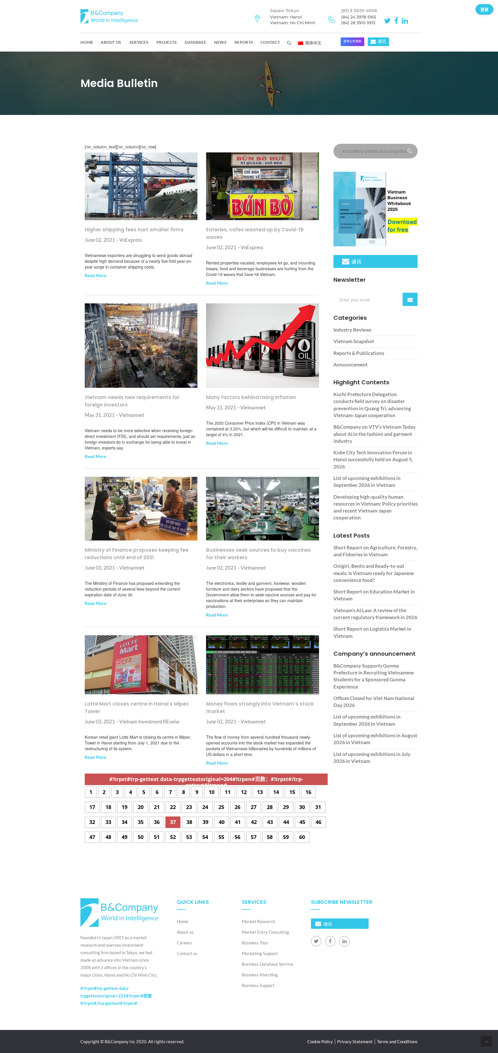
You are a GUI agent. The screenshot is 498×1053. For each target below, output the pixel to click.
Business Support (258, 985)
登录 (484, 9)
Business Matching (260, 974)
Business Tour (255, 942)
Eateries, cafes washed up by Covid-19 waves (254, 233)
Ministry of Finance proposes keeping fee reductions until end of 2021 (136, 554)
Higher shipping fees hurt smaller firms (134, 229)
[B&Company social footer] (316, 941)
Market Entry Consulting (265, 932)
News (220, 42)
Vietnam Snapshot (353, 341)
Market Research (258, 921)
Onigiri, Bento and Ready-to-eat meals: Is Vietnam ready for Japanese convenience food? (373, 573)
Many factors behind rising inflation (251, 397)
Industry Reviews (352, 330)
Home (86, 42)
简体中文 (312, 43)
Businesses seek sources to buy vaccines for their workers (258, 554)
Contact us (187, 953)
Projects (166, 42)
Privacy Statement (355, 1041)
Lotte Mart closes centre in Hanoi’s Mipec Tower (137, 707)
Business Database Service (267, 964)
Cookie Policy (320, 1041)
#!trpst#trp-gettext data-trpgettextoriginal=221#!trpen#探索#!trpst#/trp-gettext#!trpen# (116, 996)
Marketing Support (260, 953)
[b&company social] (388, 20)
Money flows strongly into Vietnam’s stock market (260, 707)
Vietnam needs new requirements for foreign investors (132, 401)
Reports (244, 42)
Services (138, 42)
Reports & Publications (358, 353)
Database (195, 42)
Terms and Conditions (397, 1041)
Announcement (350, 365)
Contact (270, 42)
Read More (95, 275)
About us (111, 42)
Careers (184, 942)
